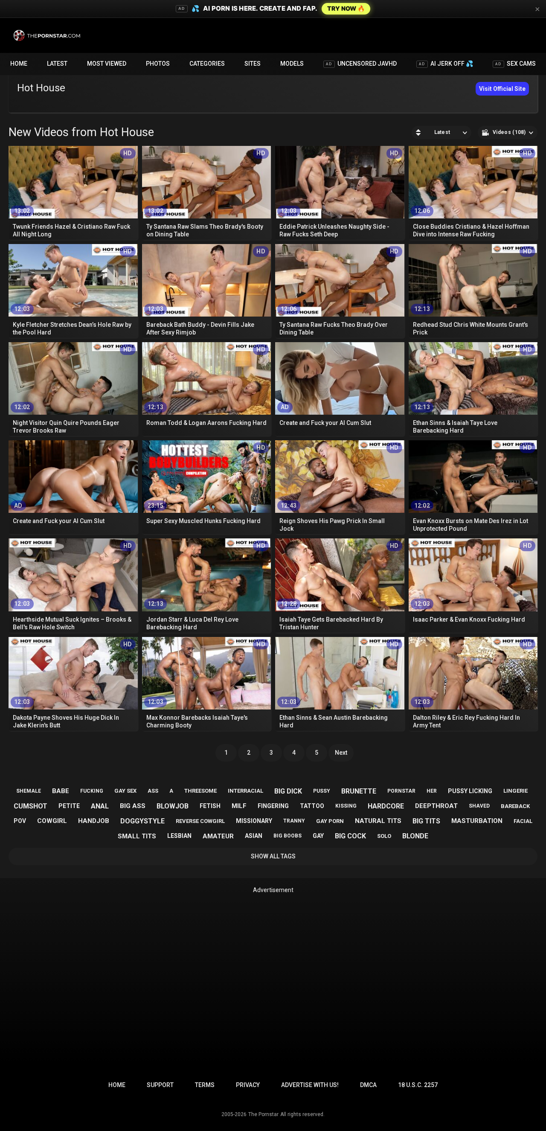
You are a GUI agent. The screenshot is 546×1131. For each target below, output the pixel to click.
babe (60, 791)
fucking (91, 791)
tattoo (312, 805)
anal (100, 806)
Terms (205, 1085)
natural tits (378, 821)
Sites (252, 63)
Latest (57, 63)
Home (18, 63)
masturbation (476, 821)
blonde (415, 836)
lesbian (179, 835)
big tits (426, 821)
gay (318, 835)
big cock (350, 836)
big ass (132, 806)
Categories (207, 63)
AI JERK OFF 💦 (446, 63)
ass (153, 791)
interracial (245, 791)
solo (384, 836)
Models (292, 63)
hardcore (386, 806)
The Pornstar (263, 1114)
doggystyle (142, 821)
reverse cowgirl (200, 821)
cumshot (30, 806)
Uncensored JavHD (361, 63)
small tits (137, 836)
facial (523, 821)
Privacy (248, 1085)
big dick (288, 791)
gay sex (125, 791)
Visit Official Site (502, 88)
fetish (210, 805)
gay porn (330, 821)
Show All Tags (273, 856)
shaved (479, 806)
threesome (200, 791)
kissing (346, 806)
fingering (273, 805)
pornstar (401, 791)
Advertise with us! (310, 1085)
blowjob (173, 806)
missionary (254, 820)
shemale (28, 791)
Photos (158, 63)
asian (253, 835)
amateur (218, 836)
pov (20, 820)
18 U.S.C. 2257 (418, 1085)
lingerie (515, 791)
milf (239, 806)
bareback (515, 806)
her (432, 791)
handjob (93, 821)
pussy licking (470, 791)
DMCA (368, 1085)
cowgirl (52, 821)
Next (341, 752)
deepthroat (436, 806)
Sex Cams (515, 63)
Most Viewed (106, 63)
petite (69, 805)
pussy (321, 791)
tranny (294, 821)
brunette (358, 791)
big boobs (287, 836)
